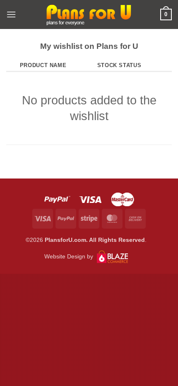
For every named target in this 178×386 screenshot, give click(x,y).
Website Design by (69, 256)
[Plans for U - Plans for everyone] (89, 15)
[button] (11, 14)
